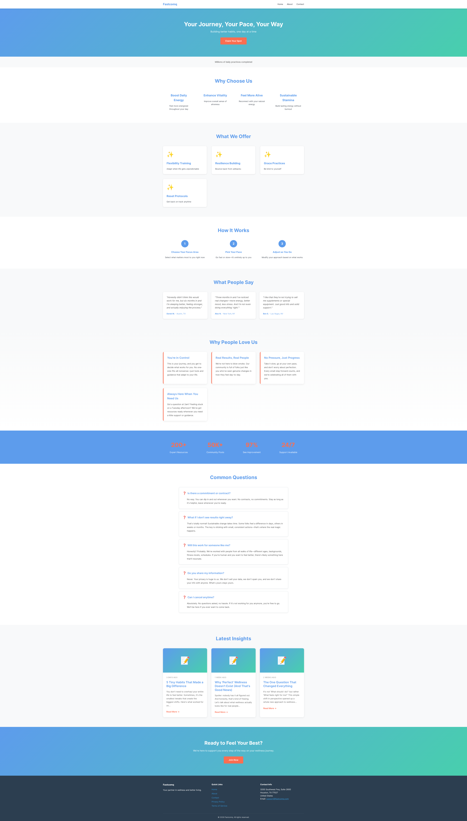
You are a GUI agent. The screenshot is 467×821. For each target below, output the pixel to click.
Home (280, 4)
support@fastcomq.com (277, 799)
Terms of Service (219, 806)
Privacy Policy (218, 801)
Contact (300, 4)
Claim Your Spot (233, 41)
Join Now (233, 760)
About (290, 4)
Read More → (173, 712)
